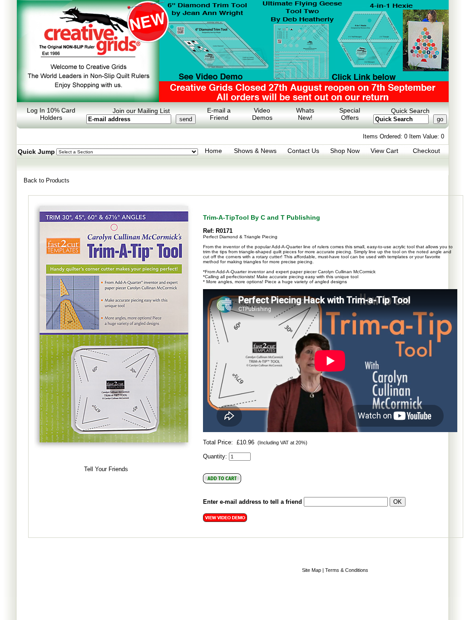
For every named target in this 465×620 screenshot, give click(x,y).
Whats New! (305, 114)
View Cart (384, 150)
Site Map (311, 570)
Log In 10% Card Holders (51, 114)
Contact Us (303, 150)
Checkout (426, 150)
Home (213, 150)
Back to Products (46, 180)
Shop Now (345, 150)
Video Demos (262, 114)
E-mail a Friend (219, 114)
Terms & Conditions (346, 570)
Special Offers (349, 114)
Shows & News (255, 150)
